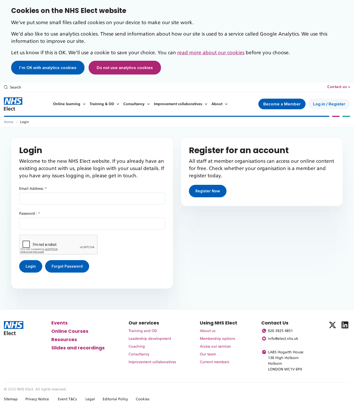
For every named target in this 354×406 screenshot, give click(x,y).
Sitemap (11, 399)
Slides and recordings (78, 347)
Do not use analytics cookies (125, 67)
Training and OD (143, 331)
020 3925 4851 (280, 331)
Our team (208, 354)
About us (207, 331)
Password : (29, 213)
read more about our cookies (210, 52)
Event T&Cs (67, 399)
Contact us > (338, 87)
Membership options (217, 339)
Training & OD (102, 104)
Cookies (142, 399)
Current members (214, 362)
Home (8, 122)
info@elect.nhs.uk (283, 339)
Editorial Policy (115, 399)
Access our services (215, 346)
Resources (64, 339)
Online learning (66, 104)
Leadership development (150, 339)
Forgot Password (67, 266)
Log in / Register (329, 104)
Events (59, 323)
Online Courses (69, 331)
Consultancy (134, 104)
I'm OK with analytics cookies (47, 67)
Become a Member (282, 104)
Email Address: (33, 189)
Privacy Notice (37, 399)
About (216, 104)
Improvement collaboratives (178, 104)
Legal (90, 399)
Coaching (137, 346)
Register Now (207, 191)
